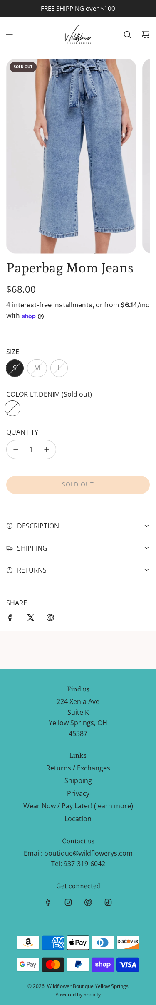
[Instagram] (68, 902)
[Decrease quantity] (16, 449)
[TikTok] (108, 902)
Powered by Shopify (78, 994)
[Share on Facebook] (10, 619)
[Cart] (145, 34)
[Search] (127, 34)
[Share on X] (30, 619)
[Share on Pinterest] (50, 619)
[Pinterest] (88, 902)
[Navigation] (9, 34)
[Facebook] (48, 902)
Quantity (22, 432)
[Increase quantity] (46, 449)
